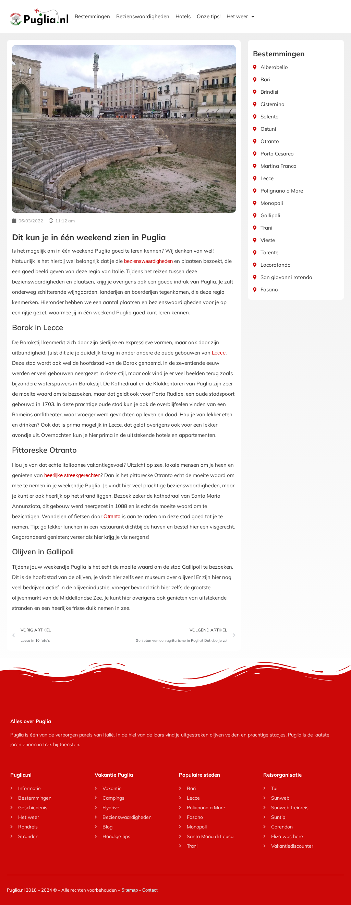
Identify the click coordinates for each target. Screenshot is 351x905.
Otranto (112, 516)
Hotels (183, 16)
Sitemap (129, 890)
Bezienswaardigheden (142, 16)
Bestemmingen (92, 16)
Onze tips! (208, 16)
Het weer (237, 16)
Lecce (219, 353)
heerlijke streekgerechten (72, 475)
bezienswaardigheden (148, 261)
